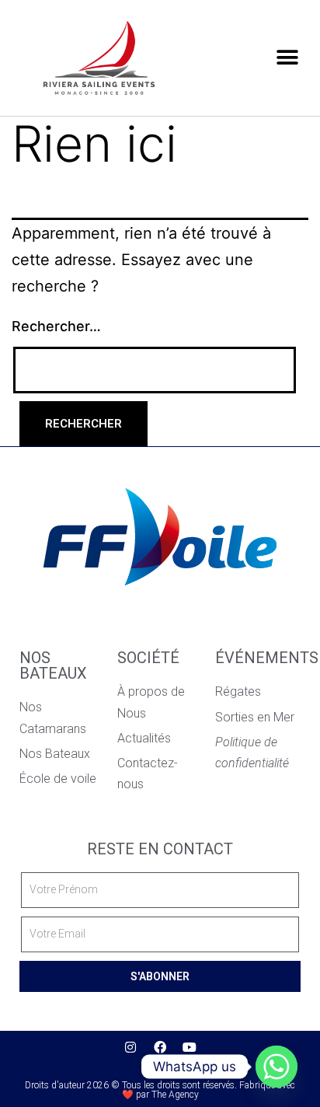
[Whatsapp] (276, 1067)
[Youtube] (189, 1047)
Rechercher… (56, 326)
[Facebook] (160, 1047)
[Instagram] (130, 1047)
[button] (287, 57)
